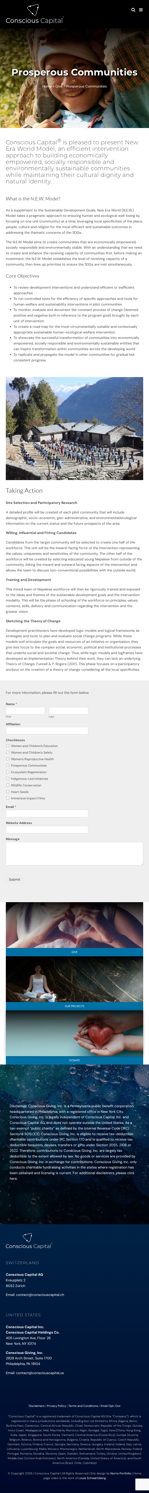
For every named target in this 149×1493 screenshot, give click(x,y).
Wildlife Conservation (26, 785)
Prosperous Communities (29, 765)
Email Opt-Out (110, 1406)
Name (11, 704)
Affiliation (13, 724)
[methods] (74, 1012)
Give (58, 86)
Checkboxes (15, 740)
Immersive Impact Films (28, 798)
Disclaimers (37, 1406)
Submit (14, 879)
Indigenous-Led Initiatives (29, 779)
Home (47, 86)
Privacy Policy (56, 1406)
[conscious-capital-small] (29, 1234)
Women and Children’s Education (34, 746)
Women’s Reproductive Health (32, 759)
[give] (74, 904)
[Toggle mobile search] (133, 10)
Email (11, 807)
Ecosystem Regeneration (29, 772)
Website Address (19, 823)
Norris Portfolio (120, 1473)
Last (51, 716)
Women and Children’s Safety (32, 752)
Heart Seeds (20, 792)
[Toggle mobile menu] (141, 10)
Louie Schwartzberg (92, 1478)
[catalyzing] (74, 958)
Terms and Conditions (83, 1406)
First (8, 716)
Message (13, 839)
